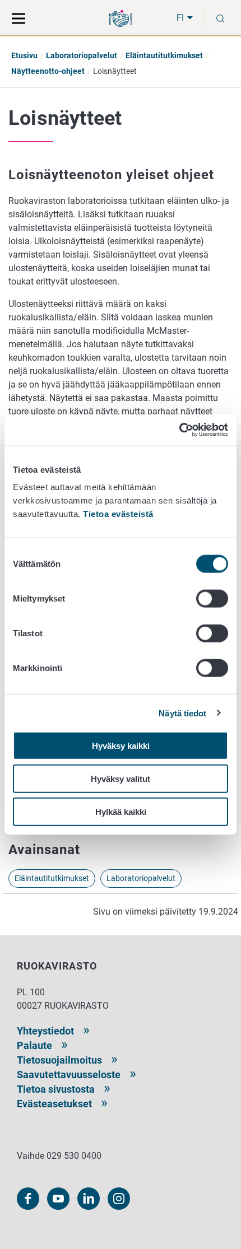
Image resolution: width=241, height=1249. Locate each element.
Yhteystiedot (45, 1031)
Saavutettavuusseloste (69, 1074)
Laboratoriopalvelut (81, 55)
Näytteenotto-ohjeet (48, 71)
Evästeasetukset (54, 1104)
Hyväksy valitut (120, 778)
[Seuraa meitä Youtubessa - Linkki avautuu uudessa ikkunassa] (58, 1198)
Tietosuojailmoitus (59, 1060)
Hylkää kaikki (120, 811)
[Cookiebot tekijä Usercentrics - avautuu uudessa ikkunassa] (179, 430)
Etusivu (24, 55)
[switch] (212, 599)
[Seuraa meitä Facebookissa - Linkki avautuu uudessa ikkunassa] (28, 1198)
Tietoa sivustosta (56, 1089)
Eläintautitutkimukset (164, 55)
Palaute (34, 1045)
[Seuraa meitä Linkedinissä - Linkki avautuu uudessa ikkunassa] (88, 1198)
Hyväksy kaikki (121, 746)
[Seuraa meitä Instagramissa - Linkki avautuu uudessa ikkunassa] (119, 1198)
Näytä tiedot (182, 712)
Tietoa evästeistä (118, 514)
